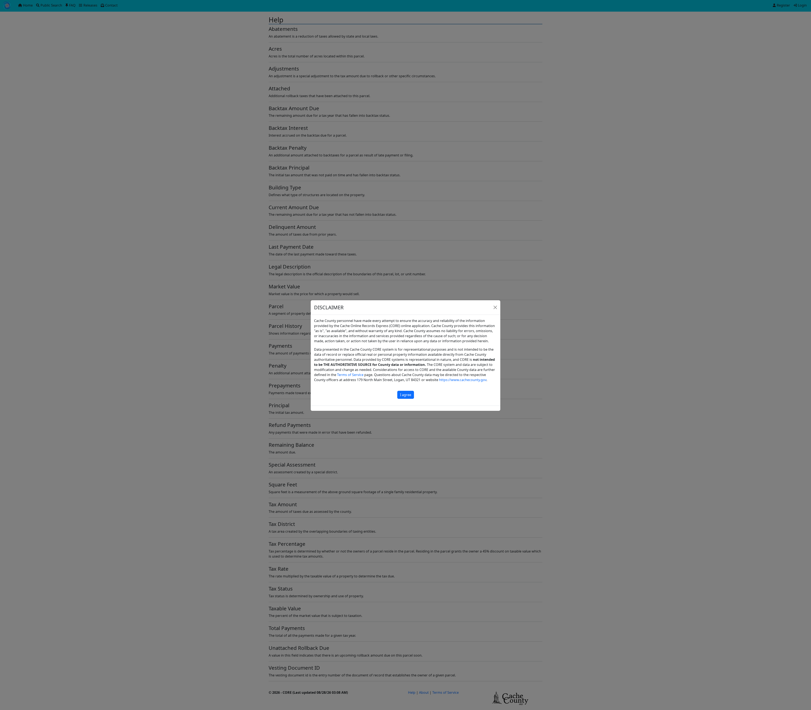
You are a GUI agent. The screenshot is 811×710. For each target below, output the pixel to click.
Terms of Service (350, 374)
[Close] (495, 307)
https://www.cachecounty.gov (462, 379)
